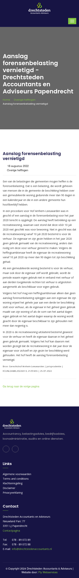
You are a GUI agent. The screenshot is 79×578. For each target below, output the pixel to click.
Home (6, 99)
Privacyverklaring (13, 492)
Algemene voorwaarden (17, 474)
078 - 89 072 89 (21, 539)
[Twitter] (15, 449)
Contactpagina (11, 530)
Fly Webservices (48, 572)
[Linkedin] (6, 449)
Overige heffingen (24, 99)
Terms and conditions (16, 478)
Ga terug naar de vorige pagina (21, 386)
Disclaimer (9, 488)
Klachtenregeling (12, 483)
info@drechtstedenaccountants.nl (32, 549)
